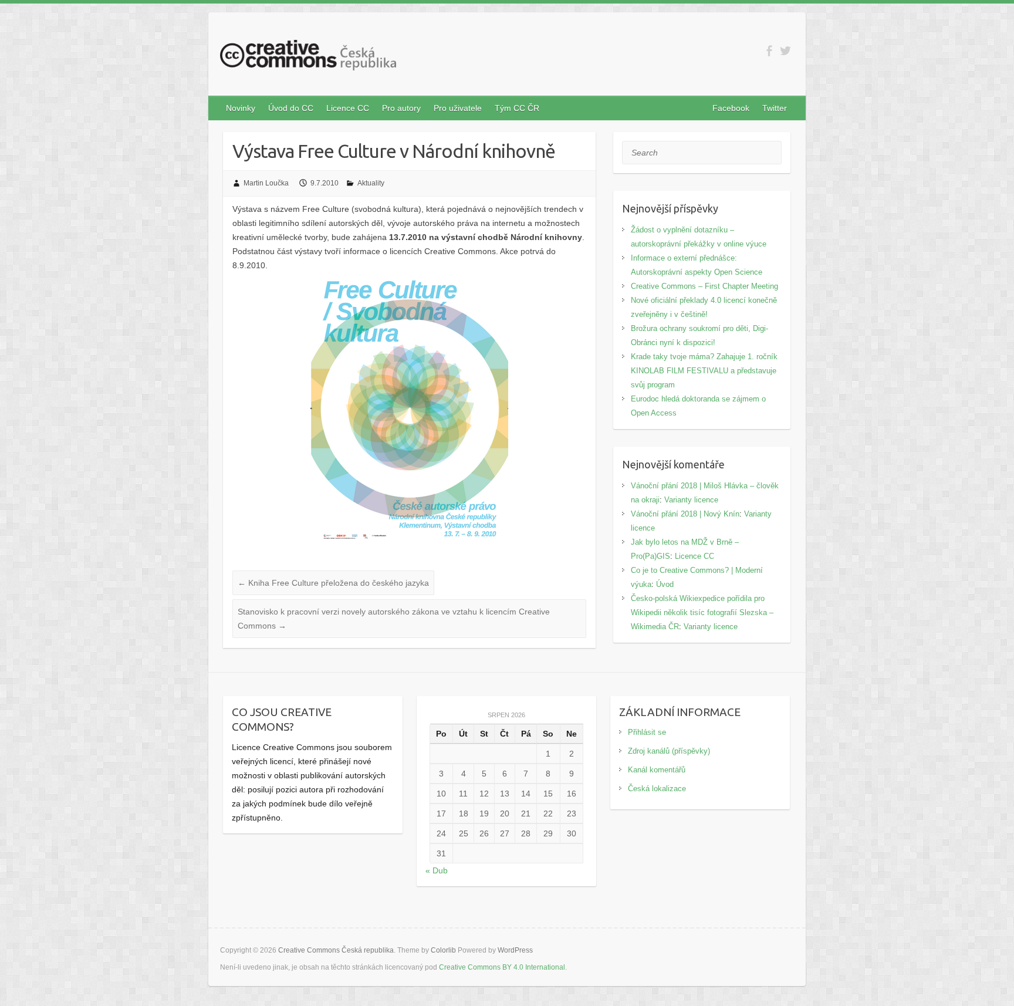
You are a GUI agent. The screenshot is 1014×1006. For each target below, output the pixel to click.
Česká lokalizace (657, 788)
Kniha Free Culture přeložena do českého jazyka (333, 583)
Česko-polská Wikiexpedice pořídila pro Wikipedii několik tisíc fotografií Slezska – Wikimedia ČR (702, 612)
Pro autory (401, 108)
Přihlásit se (647, 732)
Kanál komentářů (656, 769)
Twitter (774, 108)
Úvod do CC (290, 108)
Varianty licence (691, 499)
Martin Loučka (266, 183)
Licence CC (347, 108)
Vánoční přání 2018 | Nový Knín (685, 513)
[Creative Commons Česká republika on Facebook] (769, 50)
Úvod (665, 584)
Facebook (730, 108)
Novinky (240, 108)
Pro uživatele (458, 108)
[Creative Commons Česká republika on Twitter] (785, 50)
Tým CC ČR (517, 108)
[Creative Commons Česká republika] (308, 57)
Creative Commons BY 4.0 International (502, 967)
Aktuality (370, 183)
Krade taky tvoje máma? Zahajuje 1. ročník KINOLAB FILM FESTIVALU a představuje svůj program (704, 370)
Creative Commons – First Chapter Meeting (704, 286)
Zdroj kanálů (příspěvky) (669, 751)
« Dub (436, 870)
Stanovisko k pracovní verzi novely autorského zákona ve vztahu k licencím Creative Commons (394, 618)
